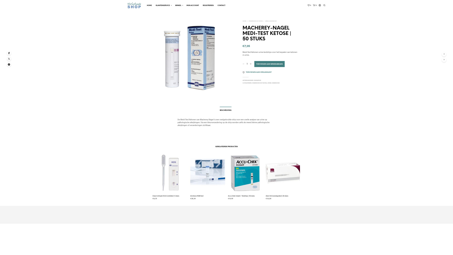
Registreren (208, 5)
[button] (309, 5)
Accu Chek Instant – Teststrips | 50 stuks (241, 196)
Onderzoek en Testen (256, 21)
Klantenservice (163, 5)
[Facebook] (9, 53)
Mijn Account (193, 5)
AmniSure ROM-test (196, 196)
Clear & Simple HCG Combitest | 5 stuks (166, 196)
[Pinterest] (9, 64)
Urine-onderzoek (271, 21)
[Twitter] (9, 58)
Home (149, 5)
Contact (221, 5)
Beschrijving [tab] (225, 110)
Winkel (178, 5)
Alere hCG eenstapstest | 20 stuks (277, 196)
